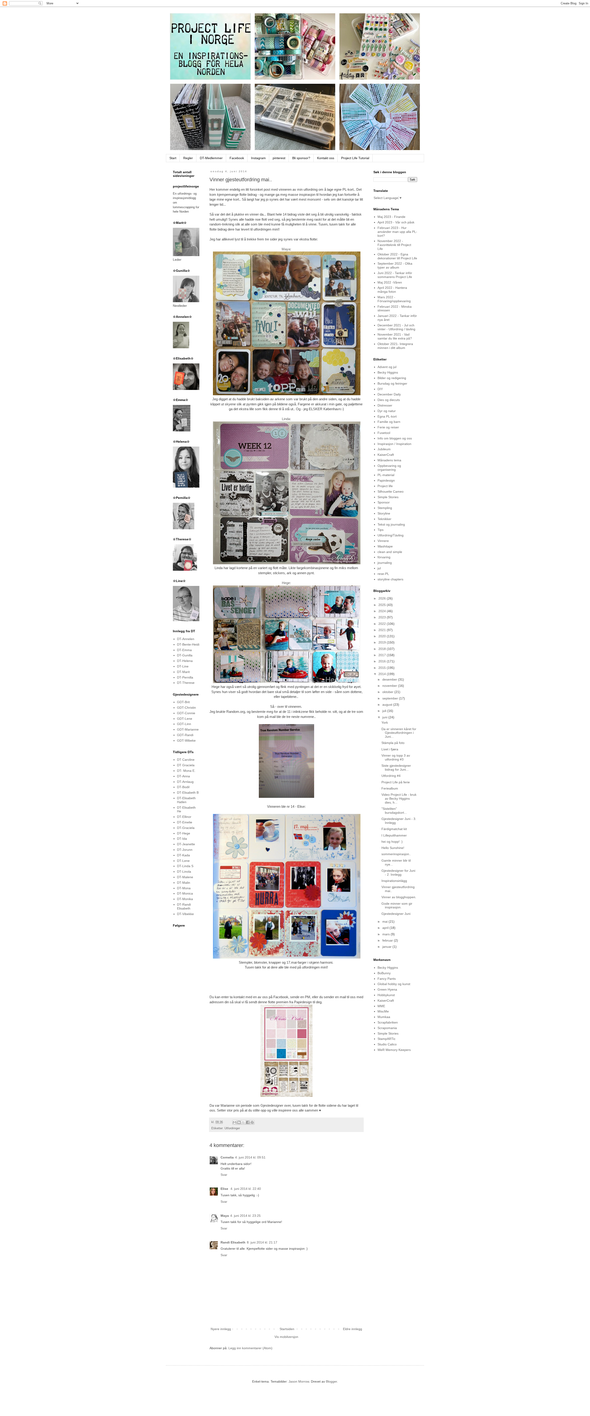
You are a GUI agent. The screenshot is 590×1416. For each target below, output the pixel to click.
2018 (382, 649)
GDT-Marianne (188, 729)
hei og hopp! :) (392, 841)
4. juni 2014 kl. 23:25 (245, 1215)
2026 (382, 598)
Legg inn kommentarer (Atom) (250, 1348)
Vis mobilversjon (286, 1337)
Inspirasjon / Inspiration (394, 444)
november (390, 686)
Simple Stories (388, 497)
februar (388, 940)
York (384, 722)
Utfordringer (232, 1128)
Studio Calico (387, 1044)
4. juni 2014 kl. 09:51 (250, 1157)
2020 (382, 636)
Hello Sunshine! (392, 848)
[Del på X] (243, 1122)
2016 (382, 661)
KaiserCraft (386, 454)
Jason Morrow (299, 1381)
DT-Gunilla (184, 655)
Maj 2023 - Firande (391, 217)
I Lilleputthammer (394, 835)
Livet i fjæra (389, 749)
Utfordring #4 (391, 776)
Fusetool (384, 433)
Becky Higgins (388, 372)
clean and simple (390, 552)
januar (387, 946)
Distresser (385, 405)
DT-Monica (185, 893)
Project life (385, 486)
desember (390, 679)
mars (386, 934)
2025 (382, 605)
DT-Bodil (183, 787)
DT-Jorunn (184, 849)
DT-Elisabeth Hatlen (186, 800)
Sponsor (384, 502)
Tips (381, 530)
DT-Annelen (185, 639)
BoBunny (384, 973)
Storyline (384, 513)
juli (384, 711)
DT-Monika (185, 899)
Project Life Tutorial (355, 158)
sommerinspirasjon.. (396, 854)
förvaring (384, 557)
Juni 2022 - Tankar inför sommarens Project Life (395, 275)
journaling (385, 563)
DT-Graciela (186, 828)
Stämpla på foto (392, 743)
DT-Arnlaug (185, 782)
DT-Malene (185, 877)
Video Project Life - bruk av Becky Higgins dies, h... (398, 798)
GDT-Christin (186, 707)
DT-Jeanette (186, 844)
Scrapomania (387, 1028)
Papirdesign (386, 480)
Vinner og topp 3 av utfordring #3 (395, 757)
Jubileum (384, 449)
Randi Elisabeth (233, 1242)
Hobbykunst (386, 995)
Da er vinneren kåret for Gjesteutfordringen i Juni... (398, 733)
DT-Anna (183, 776)
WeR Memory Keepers (394, 1050)
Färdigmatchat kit (394, 829)
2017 (382, 655)
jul (379, 568)
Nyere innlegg (221, 1329)
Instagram (258, 158)
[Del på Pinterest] (252, 1122)
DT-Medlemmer (211, 158)
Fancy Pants (387, 978)
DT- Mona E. (186, 770)
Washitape (385, 546)
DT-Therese (186, 683)
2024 (382, 611)
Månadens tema (389, 460)
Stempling (385, 508)
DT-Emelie (184, 822)
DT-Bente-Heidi (188, 644)
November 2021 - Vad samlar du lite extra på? (395, 336)
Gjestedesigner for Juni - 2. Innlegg (398, 872)
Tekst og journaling (391, 524)
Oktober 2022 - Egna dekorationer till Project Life (397, 256)
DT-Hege (183, 833)
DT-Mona (184, 888)
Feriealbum (389, 788)
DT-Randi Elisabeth (184, 906)
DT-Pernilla (185, 677)
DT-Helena (185, 661)
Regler (188, 158)
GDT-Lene (184, 718)
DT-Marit (183, 672)
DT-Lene (183, 861)
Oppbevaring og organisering (389, 467)
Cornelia (227, 1157)
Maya (286, 249)
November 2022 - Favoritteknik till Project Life (394, 245)
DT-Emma (184, 650)
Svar (224, 1174)
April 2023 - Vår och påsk (396, 222)
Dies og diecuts (389, 400)
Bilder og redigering (392, 378)
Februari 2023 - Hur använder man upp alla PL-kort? (397, 231)
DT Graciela (186, 765)
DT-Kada (183, 855)
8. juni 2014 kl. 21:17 (262, 1242)
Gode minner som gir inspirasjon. (396, 905)
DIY (380, 389)
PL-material (386, 475)
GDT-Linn (184, 724)
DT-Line (183, 666)
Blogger (331, 1381)
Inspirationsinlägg (394, 881)
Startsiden (287, 1329)
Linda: (286, 419)
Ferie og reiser (388, 427)
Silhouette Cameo (391, 491)
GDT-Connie (186, 713)
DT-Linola (184, 871)
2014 (382, 674)
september (390, 698)
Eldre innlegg (352, 1329)
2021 (382, 630)
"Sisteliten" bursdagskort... (394, 810)
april (385, 928)
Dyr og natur (387, 411)
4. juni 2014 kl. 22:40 (245, 1189)
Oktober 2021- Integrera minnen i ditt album (395, 346)
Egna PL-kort (387, 416)
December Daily (389, 394)
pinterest (279, 158)
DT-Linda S (185, 866)
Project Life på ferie (395, 782)
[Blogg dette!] (239, 1122)
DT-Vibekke (185, 914)
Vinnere (383, 541)
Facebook (237, 158)
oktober (388, 692)
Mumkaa (384, 1017)
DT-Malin (183, 882)
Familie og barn (389, 422)
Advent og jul (387, 367)
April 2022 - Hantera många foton (392, 289)
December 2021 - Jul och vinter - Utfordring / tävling (396, 327)
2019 (382, 642)
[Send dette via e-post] (234, 1122)
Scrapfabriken (388, 1022)
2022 (382, 624)
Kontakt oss (325, 158)
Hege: (286, 583)
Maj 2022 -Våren (390, 282)
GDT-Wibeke (186, 740)
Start (172, 158)
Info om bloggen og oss (395, 438)
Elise (225, 1189)
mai (385, 921)
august (387, 704)
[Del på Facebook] (247, 1122)
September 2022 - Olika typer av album (395, 265)
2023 (382, 617)
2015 (382, 668)
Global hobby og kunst (394, 984)
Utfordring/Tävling (391, 535)
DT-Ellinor (184, 817)
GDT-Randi (185, 735)
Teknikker (384, 519)
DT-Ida (182, 838)
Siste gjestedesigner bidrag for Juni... (396, 767)
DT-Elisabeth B (188, 792)
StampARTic (386, 1039)
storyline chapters (390, 579)
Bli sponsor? (301, 158)
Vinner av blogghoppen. (398, 897)
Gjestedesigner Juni (395, 914)
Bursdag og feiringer (392, 383)
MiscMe (383, 1011)
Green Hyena (387, 989)
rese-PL (383, 574)
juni (385, 717)
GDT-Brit (183, 702)
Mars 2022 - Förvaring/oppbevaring (394, 299)
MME (381, 1006)
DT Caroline (186, 759)
